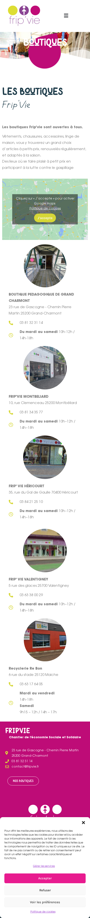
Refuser (45, 890)
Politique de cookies (42, 912)
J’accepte (45, 218)
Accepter (45, 878)
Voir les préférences (45, 902)
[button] (83, 822)
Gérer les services (44, 866)
